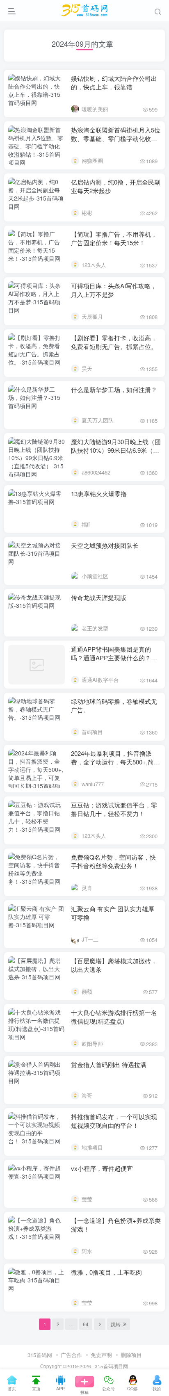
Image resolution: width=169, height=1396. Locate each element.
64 (86, 1324)
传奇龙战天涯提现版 (98, 597)
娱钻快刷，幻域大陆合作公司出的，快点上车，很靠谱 (114, 82)
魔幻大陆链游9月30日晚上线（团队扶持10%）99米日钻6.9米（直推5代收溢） (116, 450)
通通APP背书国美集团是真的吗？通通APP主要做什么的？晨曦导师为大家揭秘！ (114, 658)
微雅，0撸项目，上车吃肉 (106, 1272)
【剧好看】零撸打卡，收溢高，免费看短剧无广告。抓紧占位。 (114, 342)
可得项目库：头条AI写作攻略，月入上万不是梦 (114, 290)
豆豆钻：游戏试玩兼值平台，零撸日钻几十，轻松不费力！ (114, 809)
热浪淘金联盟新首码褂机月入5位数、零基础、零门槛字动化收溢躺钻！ (115, 138)
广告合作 (71, 1355)
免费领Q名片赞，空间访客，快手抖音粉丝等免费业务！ (113, 861)
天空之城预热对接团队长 (105, 545)
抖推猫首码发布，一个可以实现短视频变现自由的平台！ (114, 1120)
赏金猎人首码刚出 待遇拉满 (108, 1064)
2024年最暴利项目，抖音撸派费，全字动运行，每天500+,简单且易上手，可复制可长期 (115, 762)
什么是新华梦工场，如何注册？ (114, 389)
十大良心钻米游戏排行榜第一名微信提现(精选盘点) (114, 1016)
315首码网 (39, 1355)
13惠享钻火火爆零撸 (99, 493)
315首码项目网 (111, 1366)
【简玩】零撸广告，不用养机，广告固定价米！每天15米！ (114, 238)
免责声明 (101, 1355)
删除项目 (131, 1355)
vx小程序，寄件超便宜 (102, 1168)
